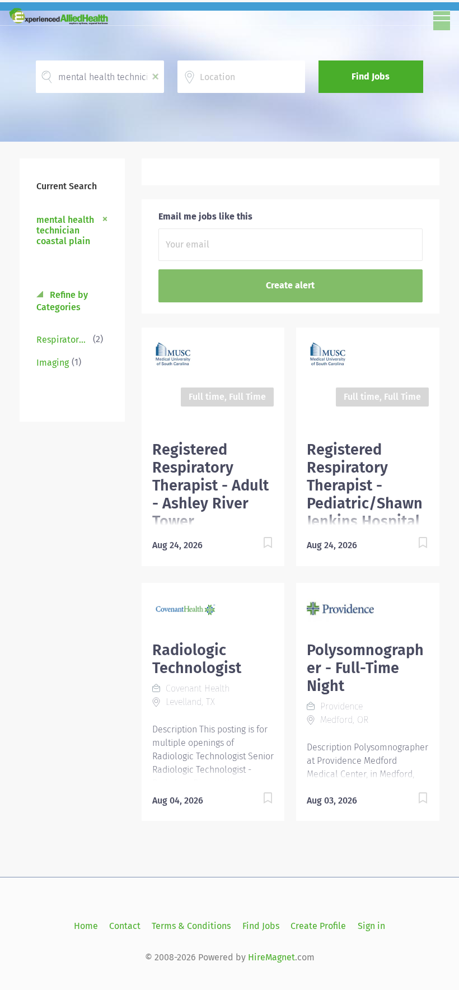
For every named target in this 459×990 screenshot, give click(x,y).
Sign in (371, 926)
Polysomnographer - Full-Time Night (365, 668)
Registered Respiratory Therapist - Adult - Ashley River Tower (210, 485)
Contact (124, 926)
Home (86, 926)
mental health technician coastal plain (65, 230)
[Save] (256, 544)
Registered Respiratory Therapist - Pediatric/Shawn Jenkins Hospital (365, 485)
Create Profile (318, 926)
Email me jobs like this (205, 216)
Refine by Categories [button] (62, 301)
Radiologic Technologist (196, 659)
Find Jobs (371, 76)
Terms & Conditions (191, 926)
